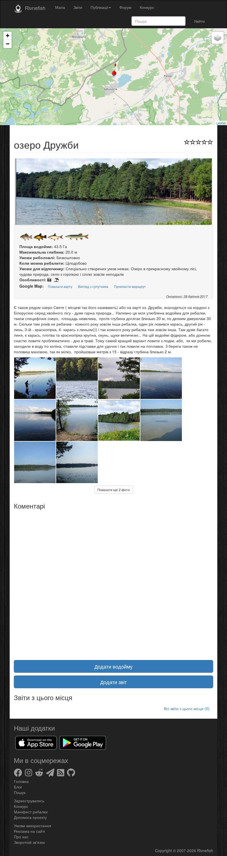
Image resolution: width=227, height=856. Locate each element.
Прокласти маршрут (130, 286)
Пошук (19, 792)
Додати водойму (113, 666)
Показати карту (60, 286)
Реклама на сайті (29, 831)
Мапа (60, 7)
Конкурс (147, 7)
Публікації (99, 7)
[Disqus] (113, 581)
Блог (18, 787)
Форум (125, 7)
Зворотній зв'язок (29, 842)
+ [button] (7, 35)
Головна (21, 781)
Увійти (199, 21)
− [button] (7, 43)
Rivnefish (205, 850)
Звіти (77, 7)
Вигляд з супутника (93, 286)
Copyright (164, 850)
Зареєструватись (29, 800)
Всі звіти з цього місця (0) (187, 708)
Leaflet (221, 123)
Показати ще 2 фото (113, 489)
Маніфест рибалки (31, 811)
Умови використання (32, 825)
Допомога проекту (30, 817)
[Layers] (217, 38)
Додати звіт (113, 681)
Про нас (21, 836)
